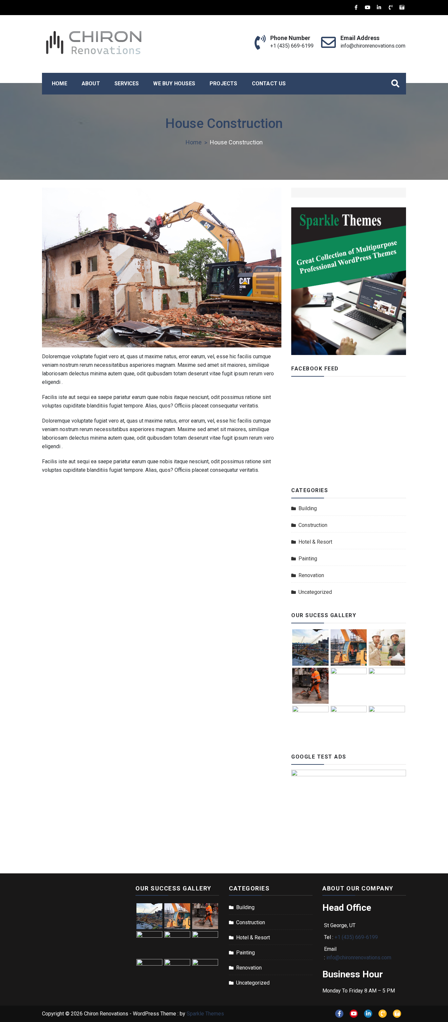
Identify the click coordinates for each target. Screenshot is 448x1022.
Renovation (311, 575)
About (91, 83)
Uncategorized (315, 592)
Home (59, 83)
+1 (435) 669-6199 (292, 46)
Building (307, 508)
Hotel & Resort (315, 542)
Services (126, 83)
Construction (312, 525)
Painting (307, 558)
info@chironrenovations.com (372, 46)
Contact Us (269, 83)
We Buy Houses (174, 83)
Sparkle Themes (205, 1014)
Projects (223, 83)
